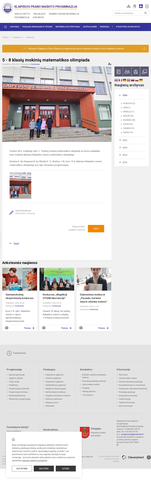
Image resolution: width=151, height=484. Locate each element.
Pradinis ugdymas (53, 378)
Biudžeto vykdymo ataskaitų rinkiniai (94, 376)
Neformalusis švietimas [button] (67, 27)
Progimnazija (21, 17)
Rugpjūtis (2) (129, 103)
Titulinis (5, 37)
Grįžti (16, 243)
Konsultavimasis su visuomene (132, 385)
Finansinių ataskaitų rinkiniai (94, 381)
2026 (125, 95)
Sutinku (65, 468)
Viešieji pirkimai (88, 391)
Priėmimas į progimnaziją (19, 399)
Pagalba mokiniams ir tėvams (58, 395)
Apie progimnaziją (16, 375)
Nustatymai (22, 468)
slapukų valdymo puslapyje (34, 460)
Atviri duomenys (126, 406)
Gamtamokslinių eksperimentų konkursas (20, 296)
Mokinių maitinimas (54, 399)
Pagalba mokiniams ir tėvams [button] (37, 27)
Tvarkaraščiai (19, 353)
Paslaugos (39, 14)
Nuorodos (123, 375)
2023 (125, 155)
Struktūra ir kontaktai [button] (128, 27)
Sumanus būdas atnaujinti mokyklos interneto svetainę (109, 458)
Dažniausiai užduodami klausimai (133, 388)
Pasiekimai (13, 385)
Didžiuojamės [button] (90, 27)
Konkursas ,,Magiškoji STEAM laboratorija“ (55, 296)
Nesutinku (44, 468)
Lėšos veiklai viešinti (91, 384)
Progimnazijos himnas (18, 392)
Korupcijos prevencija (128, 395)
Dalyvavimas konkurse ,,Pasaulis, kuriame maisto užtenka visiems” (93, 298)
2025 (125, 140)
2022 (125, 162)
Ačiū (96, 228)
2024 (125, 147)
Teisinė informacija (127, 402)
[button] (129, 6)
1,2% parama (87, 395)
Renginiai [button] (104, 27)
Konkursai (30, 37)
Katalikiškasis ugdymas (56, 385)
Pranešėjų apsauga (127, 392)
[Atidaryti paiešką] (146, 13)
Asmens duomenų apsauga (130, 382)
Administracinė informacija (64, 14)
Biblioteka (50, 406)
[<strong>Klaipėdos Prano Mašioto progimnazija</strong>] (8, 8)
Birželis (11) (128, 112)
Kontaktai (38, 17)
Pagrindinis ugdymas (54, 375)
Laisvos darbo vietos (128, 378)
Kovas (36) (128, 124)
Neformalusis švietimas (56, 392)
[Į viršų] (149, 457)
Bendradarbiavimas (17, 395)
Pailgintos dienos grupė (56, 388)
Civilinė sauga (125, 399)
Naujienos (17, 37)
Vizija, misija (14, 382)
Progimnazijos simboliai (19, 388)
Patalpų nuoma (52, 402)
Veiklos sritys (22, 14)
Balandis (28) (129, 120)
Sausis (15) (128, 132)
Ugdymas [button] (14, 27)
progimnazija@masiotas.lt (132, 434)
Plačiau (27, 328)
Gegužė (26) (128, 116)
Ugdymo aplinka (16, 378)
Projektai (86, 388)
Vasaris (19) (128, 128)
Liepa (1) (126, 108)
